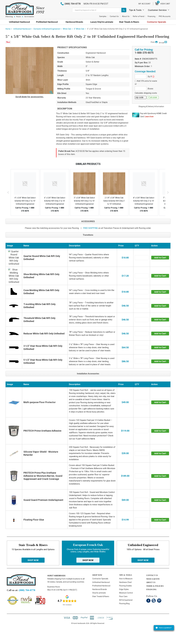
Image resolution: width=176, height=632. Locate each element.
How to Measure (125, 579)
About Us (125, 16)
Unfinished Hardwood (22, 29)
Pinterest (159, 600)
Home (8, 29)
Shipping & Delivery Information (151, 106)
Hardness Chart (125, 582)
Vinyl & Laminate (99, 593)
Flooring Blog (124, 603)
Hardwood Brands (99, 589)
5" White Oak (79, 29)
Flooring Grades (125, 586)
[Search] (123, 10)
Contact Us (114, 16)
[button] (51, 92)
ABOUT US (150, 582)
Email (161, 42)
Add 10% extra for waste (147, 81)
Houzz (154, 600)
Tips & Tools (135, 10)
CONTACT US (152, 575)
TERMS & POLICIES (155, 586)
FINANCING (151, 589)
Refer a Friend (138, 16)
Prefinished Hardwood (101, 586)
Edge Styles (124, 589)
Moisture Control (126, 593)
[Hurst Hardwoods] (25, 10)
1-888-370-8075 (144, 52)
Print (153, 42)
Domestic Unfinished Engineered (46, 29)
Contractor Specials (100, 579)
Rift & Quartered (125, 600)
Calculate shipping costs (146, 93)
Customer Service (157, 10)
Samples (102, 16)
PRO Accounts (164, 16)
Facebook (148, 600)
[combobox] (99, 10)
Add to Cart (160, 257)
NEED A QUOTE (153, 579)
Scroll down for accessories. (29, 97)
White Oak (67, 29)
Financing (151, 16)
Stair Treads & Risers (100, 596)
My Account (144, 4)
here (92, 438)
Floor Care (123, 596)
